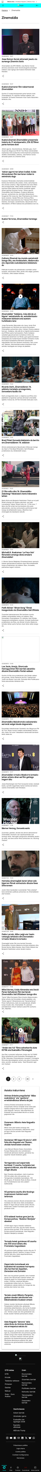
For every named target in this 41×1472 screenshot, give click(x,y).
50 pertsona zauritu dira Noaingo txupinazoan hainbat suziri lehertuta (19, 1194)
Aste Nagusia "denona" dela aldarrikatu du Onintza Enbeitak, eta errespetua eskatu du (18, 1324)
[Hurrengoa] (36, 1)
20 (27, 1079)
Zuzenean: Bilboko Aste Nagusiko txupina (19, 1123)
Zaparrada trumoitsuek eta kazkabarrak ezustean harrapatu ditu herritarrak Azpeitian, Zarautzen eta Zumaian (19, 1268)
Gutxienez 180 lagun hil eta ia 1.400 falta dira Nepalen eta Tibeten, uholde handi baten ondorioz (20, 1142)
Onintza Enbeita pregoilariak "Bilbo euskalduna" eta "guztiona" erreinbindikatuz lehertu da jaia (20, 1098)
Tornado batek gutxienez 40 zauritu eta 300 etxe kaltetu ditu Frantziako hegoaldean (20, 1243)
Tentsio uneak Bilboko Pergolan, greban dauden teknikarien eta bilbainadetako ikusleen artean (18, 1297)
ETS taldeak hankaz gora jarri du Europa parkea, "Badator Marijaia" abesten (20, 1219)
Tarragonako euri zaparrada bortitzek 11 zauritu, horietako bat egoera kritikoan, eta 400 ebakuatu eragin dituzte (20, 1166)
